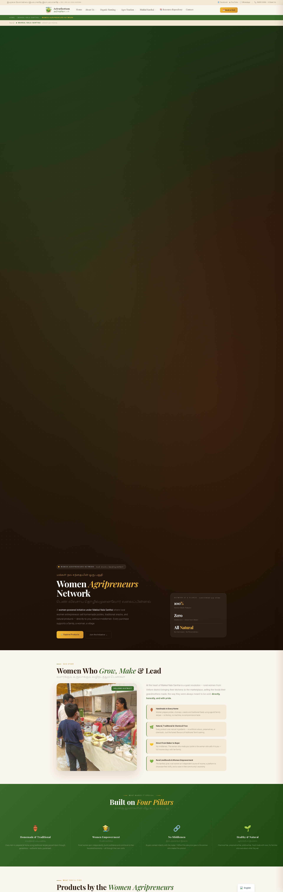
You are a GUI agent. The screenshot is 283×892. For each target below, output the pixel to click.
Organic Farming (108, 10)
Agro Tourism (127, 10)
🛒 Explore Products (70, 634)
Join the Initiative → (98, 634)
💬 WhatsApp (245, 2)
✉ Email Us (272, 2)
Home (79, 10)
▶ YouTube (233, 2)
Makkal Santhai (147, 10)
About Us (89, 10)
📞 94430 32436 (260, 2)
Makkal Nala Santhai (28, 17)
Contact (189, 10)
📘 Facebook (223, 2)
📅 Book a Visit (229, 10)
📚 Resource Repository (171, 10)
